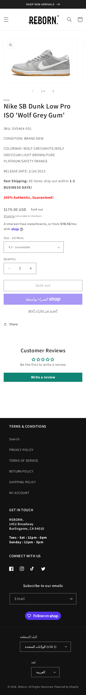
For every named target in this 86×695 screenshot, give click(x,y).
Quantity (10, 259)
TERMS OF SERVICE (23, 460)
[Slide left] (33, 91)
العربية (40, 672)
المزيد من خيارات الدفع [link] (43, 310)
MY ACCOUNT (19, 493)
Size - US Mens (14, 238)
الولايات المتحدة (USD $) (41, 647)
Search (14, 439)
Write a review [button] (43, 377)
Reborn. (23, 686)
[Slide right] (53, 91)
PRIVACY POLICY (21, 450)
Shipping (9, 215)
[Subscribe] (71, 598)
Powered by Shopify (66, 686)
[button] (6, 19)
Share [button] (13, 324)
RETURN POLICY (21, 471)
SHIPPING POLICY (22, 482)
